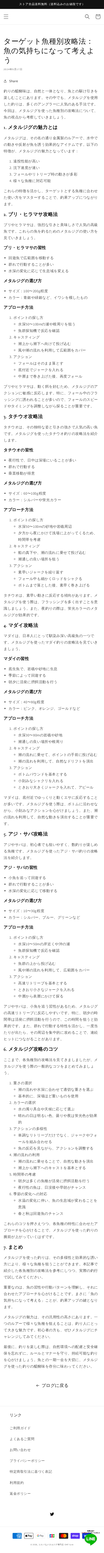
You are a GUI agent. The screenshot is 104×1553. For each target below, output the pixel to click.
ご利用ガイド (20, 1428)
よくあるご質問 (22, 1439)
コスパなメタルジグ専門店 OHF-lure (56, 1544)
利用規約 (17, 1482)
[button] (6, 16)
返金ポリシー (20, 1493)
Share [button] (13, 81)
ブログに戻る (55, 1385)
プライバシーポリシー (27, 1460)
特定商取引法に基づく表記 (31, 1471)
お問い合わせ (20, 1450)
